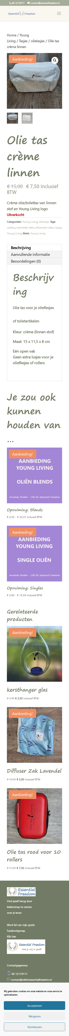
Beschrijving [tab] (21, 247)
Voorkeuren (34, 1027)
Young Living (30, 221)
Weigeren (35, 1016)
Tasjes (23, 40)
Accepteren (34, 1006)
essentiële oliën (25, 227)
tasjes (58, 227)
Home (11, 35)
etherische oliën (44, 227)
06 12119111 (19, 974)
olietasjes (38, 40)
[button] (54, 60)
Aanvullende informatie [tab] (30, 254)
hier (14, 936)
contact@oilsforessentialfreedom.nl (31, 979)
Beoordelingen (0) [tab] (26, 261)
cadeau (11, 227)
